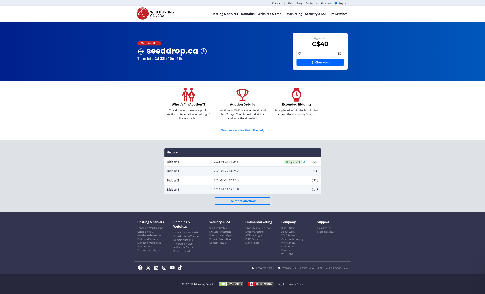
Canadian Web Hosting (150, 228)
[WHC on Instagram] (165, 268)
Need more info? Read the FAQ (242, 130)
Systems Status (326, 231)
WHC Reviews (289, 235)
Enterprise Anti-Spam (221, 235)
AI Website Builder (183, 247)
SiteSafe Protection (220, 231)
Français (277, 3)
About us (326, 3)
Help (290, 3)
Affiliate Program (254, 235)
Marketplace (252, 242)
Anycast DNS (144, 246)
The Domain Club (183, 243)
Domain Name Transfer (186, 236)
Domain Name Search (185, 232)
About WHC (288, 231)
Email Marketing (254, 231)
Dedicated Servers (147, 239)
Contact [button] (310, 3)
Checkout (322, 62)
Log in (342, 3)
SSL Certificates (218, 228)
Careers (285, 250)
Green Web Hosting (292, 239)
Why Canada (288, 242)
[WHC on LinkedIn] (157, 268)
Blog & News (288, 228)
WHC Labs (287, 254)
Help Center (324, 228)
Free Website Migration (150, 250)
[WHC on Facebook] (141, 268)
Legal (281, 284)
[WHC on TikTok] (180, 268)
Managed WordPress (149, 242)
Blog (299, 3)
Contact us (287, 246)
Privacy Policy (295, 284)
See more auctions (243, 201)
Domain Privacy (218, 242)
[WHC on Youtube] (173, 268)
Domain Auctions (183, 240)
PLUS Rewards (253, 239)
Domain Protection (220, 239)
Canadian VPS (145, 231)
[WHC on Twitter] (149, 268)
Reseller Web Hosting (149, 235)
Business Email (181, 251)
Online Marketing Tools (258, 228)
